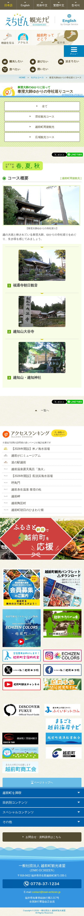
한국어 (75, 5)
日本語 (8, 5)
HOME (22, 77)
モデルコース (37, 77)
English (25, 5)
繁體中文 (58, 5)
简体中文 (42, 5)
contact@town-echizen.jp (46, 892)
